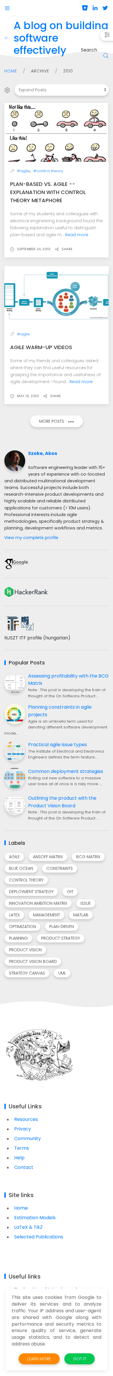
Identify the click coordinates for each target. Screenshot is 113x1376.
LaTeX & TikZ (28, 1227)
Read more (76, 235)
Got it (79, 1359)
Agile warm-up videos (41, 347)
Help (19, 1157)
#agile (23, 171)
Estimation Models (35, 1217)
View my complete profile (31, 538)
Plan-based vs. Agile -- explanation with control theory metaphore (48, 192)
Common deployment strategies (65, 771)
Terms (21, 1148)
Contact (23, 1167)
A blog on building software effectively (61, 38)
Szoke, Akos (42, 453)
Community (27, 1138)
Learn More (39, 1359)
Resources (26, 1119)
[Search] (106, 55)
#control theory (48, 171)
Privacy (22, 1129)
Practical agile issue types (57, 744)
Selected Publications (38, 1236)
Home (10, 71)
